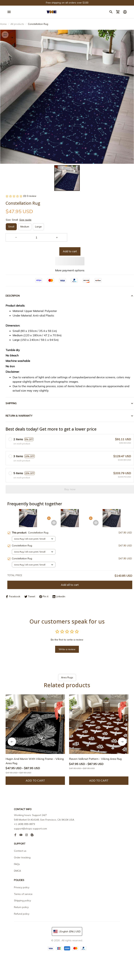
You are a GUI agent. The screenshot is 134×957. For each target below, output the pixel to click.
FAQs (17, 864)
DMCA (17, 870)
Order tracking (22, 857)
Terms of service (23, 894)
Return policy (21, 907)
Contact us (20, 850)
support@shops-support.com (30, 828)
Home (3, 24)
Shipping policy (22, 900)
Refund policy (21, 913)
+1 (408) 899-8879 (24, 824)
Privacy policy (21, 887)
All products (17, 24)
